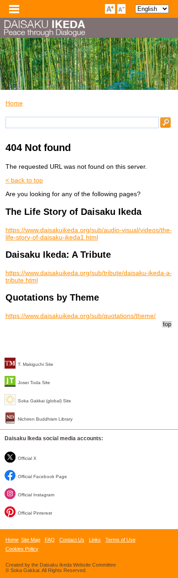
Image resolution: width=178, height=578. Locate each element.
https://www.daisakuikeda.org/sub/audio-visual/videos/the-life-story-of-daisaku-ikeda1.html (88, 233)
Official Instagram (36, 494)
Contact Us (71, 539)
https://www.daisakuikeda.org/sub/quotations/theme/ (80, 315)
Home (14, 103)
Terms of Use (120, 539)
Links (95, 539)
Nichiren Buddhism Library (45, 419)
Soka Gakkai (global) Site (44, 400)
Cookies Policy (21, 549)
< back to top (24, 180)
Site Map (30, 539)
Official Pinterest (35, 513)
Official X (27, 458)
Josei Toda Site (34, 382)
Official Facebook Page (42, 476)
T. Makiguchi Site (35, 364)
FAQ (50, 539)
